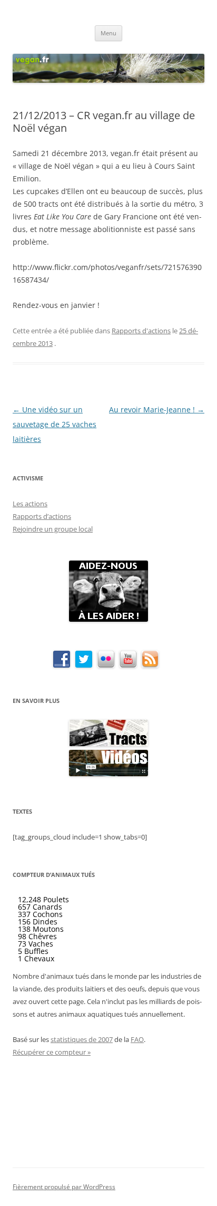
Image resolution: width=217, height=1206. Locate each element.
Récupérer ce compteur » (52, 1052)
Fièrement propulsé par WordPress (64, 1186)
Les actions (30, 503)
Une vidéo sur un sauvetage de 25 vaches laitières (54, 424)
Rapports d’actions (42, 516)
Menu (108, 33)
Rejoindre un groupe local (53, 529)
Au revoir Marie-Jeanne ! (156, 409)
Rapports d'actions (141, 330)
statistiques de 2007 (82, 1039)
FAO (137, 1039)
